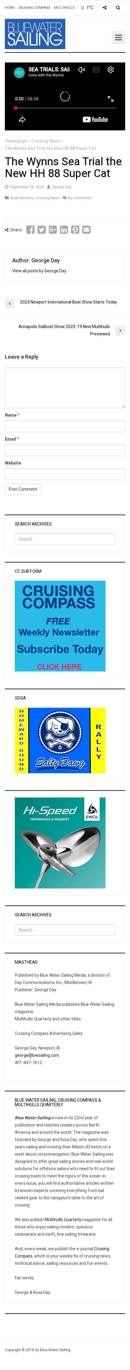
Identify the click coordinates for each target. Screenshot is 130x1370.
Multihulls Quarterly (63, 1220)
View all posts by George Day (39, 271)
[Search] (118, 7)
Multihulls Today (70, 7)
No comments (80, 198)
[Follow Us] (104, 7)
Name (11, 415)
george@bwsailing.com (37, 1055)
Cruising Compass (34, 7)
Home (10, 7)
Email (10, 439)
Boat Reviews (22, 198)
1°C (89, 8)
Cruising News (45, 141)
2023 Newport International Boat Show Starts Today (68, 302)
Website (13, 463)
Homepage (16, 141)
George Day (61, 187)
